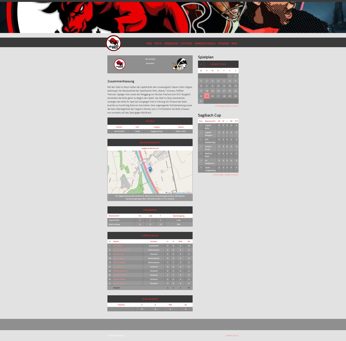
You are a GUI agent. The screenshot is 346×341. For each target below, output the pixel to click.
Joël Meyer (117, 245)
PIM (180, 241)
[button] (150, 169)
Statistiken (186, 43)
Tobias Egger (118, 258)
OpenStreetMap (181, 193)
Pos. (201, 121)
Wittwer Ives (118, 254)
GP (219, 121)
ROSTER (158, 43)
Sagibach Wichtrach (150, 148)
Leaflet (169, 193)
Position (153, 241)
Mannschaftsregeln (205, 43)
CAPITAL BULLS (232, 335)
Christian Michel (120, 275)
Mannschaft (210, 121)
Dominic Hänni (119, 279)
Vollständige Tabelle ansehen (226, 174)
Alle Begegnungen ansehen (227, 105)
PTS (236, 121)
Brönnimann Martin (121, 249)
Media (234, 43)
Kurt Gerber (118, 266)
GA (189, 241)
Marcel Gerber (119, 262)
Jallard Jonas (118, 283)
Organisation (171, 43)
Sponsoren (223, 43)
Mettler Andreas (120, 270)
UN (231, 121)
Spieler (116, 241)
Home (149, 43)
